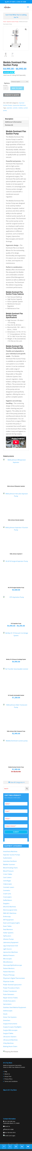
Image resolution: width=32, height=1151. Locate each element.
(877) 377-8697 (11, 2)
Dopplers (6, 903)
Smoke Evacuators (9, 1001)
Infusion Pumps (8, 939)
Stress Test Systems (10, 1017)
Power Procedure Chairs (11, 988)
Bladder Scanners (9, 864)
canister (15, 108)
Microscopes (7, 959)
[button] (25, 29)
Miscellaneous (8, 962)
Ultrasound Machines (10, 1040)
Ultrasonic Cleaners (9, 1037)
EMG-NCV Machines (9, 913)
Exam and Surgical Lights (11, 923)
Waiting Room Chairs (10, 1046)
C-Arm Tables (7, 874)
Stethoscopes (7, 1011)
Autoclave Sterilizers (10, 861)
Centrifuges (7, 881)
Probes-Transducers (10, 991)
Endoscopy (7, 916)
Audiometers (7, 858)
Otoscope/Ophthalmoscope (12, 965)
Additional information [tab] (13, 122)
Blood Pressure (8, 871)
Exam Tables (7, 926)
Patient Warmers (9, 972)
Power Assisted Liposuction (12, 985)
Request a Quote (12, 95)
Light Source (7, 949)
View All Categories (16, 782)
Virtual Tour (7, 1076)
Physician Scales (8, 981)
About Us (7, 1074)
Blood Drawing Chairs (10, 868)
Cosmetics (6, 890)
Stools (5, 1014)
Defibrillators (7, 900)
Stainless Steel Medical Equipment (14, 1007)
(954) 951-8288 (21, 2)
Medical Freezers (8, 955)
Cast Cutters (7, 877)
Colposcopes (7, 884)
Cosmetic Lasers (8, 887)
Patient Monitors (8, 968)
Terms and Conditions (11, 1081)
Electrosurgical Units (10, 910)
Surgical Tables (8, 1033)
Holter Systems (8, 933)
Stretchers (6, 1020)
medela (20, 108)
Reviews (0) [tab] (9, 125)
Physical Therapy (8, 975)
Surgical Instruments (10, 1024)
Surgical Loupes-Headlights (12, 1027)
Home (4, 21)
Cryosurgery (7, 897)
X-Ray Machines (8, 1043)
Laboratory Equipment (10, 942)
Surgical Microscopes (10, 1030)
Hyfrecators (7, 936)
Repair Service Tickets (10, 998)
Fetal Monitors (8, 929)
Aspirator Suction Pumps (12, 21)
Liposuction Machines (19, 105)
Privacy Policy (8, 1079)
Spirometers (7, 1004)
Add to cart (17, 88)
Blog (5, 1071)
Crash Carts (7, 894)
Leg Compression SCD (10, 946)
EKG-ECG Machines (9, 907)
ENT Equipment (8, 920)
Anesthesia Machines (10, 851)
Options (7, 83)
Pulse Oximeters (8, 994)
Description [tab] (9, 119)
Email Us (7, 1126)
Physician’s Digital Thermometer (14, 978)
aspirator (9, 108)
